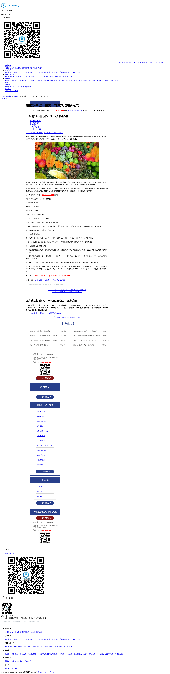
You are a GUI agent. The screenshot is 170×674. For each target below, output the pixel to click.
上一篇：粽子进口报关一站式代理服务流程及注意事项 (67, 290)
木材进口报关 (41, 460)
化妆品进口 (24, 80)
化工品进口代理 (74, 72)
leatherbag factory (6, 672)
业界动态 (14, 87)
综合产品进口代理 (48, 72)
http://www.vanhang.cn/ (75, 110)
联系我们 (8, 89)
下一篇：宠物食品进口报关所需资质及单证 (67, 292)
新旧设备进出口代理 (35, 72)
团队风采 (29, 68)
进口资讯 (8, 84)
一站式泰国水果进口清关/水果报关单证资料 (90, 331)
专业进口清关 (22, 76)
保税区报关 (40, 465)
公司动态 (21, 87)
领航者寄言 (22, 68)
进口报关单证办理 (66, 76)
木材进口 (111, 80)
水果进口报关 (41, 436)
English (162, 20)
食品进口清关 (41, 412)
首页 (6, 64)
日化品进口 (70, 80)
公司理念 (14, 68)
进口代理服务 (9, 74)
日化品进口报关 (41, 440)
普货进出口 (40, 426)
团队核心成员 (37, 68)
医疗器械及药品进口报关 (44, 445)
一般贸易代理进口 (34, 76)
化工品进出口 (32, 80)
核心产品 (8, 70)
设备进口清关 (41, 416)
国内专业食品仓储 (11, 76)
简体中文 (154, 21)
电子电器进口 (54, 80)
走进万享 (8, 66)
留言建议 (14, 91)
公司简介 (8, 68)
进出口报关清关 (10, 553)
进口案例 (8, 78)
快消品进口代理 (21, 72)
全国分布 (8, 91)
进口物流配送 (45, 76)
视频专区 (28, 87)
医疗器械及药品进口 (81, 80)
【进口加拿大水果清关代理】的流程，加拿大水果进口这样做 (90, 336)
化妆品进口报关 (41, 421)
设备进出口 (15, 80)
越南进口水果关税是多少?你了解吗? (90, 345)
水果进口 (62, 80)
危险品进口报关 (41, 450)
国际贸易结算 (55, 76)
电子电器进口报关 (42, 431)
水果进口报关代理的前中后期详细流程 (90, 340)
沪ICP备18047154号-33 (46, 672)
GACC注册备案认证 (62, 72)
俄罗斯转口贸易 (10, 72)
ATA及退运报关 (102, 80)
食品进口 (8, 80)
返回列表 (4, 98)
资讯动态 (8, 87)
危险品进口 (92, 80)
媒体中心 (9, 96)
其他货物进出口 (43, 80)
